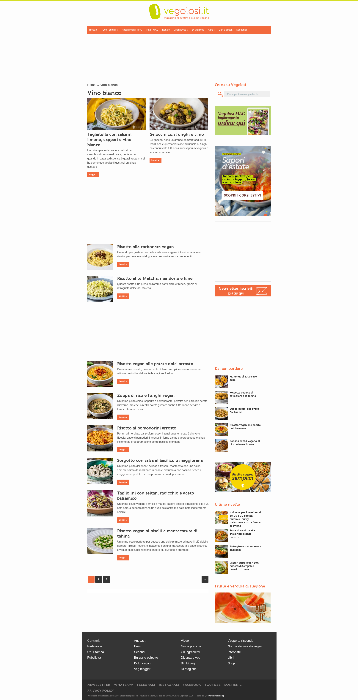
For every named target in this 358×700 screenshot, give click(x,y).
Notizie (166, 29)
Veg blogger (142, 669)
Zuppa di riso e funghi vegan (146, 395)
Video (185, 640)
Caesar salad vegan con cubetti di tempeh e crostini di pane (244, 566)
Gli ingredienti (190, 652)
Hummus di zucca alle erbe (243, 378)
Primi (137, 646)
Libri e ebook (226, 29)
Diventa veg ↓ (180, 29)
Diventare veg (190, 657)
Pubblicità (94, 657)
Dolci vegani (142, 663)
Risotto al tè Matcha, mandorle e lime (155, 278)
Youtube (213, 685)
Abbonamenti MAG (132, 29)
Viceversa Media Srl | (214, 696)
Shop (231, 663)
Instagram (169, 685)
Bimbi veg (188, 663)
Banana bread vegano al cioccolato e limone (245, 442)
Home (91, 85)
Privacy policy (100, 691)
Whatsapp (123, 685)
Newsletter (98, 685)
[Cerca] (220, 94)
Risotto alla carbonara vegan (145, 246)
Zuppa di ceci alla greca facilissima (244, 410)
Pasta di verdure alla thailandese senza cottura (242, 534)
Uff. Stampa (95, 652)
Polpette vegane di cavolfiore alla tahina (243, 394)
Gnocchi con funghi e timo (177, 134)
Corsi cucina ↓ (110, 29)
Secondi (139, 652)
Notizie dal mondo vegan (245, 646)
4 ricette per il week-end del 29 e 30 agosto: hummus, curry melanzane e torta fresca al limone (245, 519)
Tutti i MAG (152, 29)
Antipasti (140, 640)
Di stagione (198, 29)
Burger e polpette (146, 657)
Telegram (145, 685)
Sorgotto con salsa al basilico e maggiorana (160, 460)
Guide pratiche (191, 646)
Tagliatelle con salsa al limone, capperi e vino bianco (109, 139)
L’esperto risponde (240, 640)
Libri (231, 657)
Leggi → (93, 174)
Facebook (192, 685)
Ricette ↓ (94, 29)
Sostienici (241, 29)
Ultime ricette (227, 504)
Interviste (234, 652)
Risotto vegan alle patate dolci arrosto (155, 363)
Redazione (94, 646)
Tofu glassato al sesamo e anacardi (245, 548)
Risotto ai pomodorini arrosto (146, 428)
